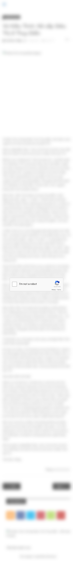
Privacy (54, 289)
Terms (59, 289)
